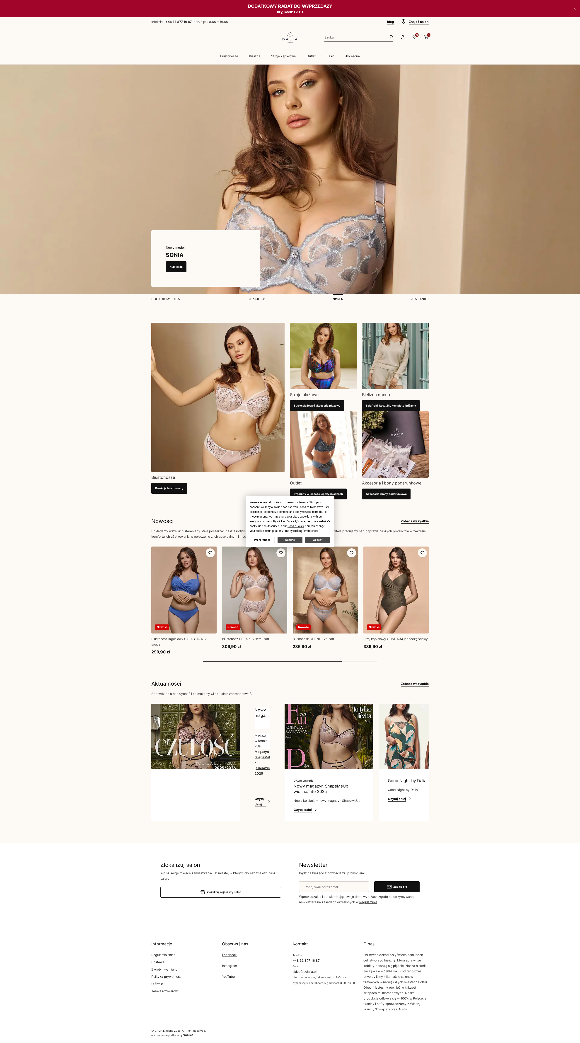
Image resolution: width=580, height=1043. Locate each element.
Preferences (262, 539)
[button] (574, 8)
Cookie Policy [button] (296, 526)
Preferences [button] (311, 530)
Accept (318, 539)
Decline (290, 539)
